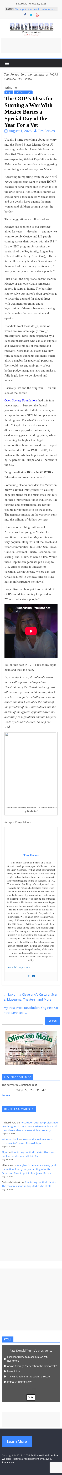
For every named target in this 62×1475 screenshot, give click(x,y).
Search (53, 1020)
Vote (30, 1397)
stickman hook (10, 1139)
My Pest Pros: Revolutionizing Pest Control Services (31, 1010)
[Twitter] (28, 976)
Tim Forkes (46, 131)
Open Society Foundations (21, 400)
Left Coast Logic (23, 92)
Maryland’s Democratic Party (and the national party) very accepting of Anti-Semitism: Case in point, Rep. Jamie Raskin (29, 1169)
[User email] (33, 976)
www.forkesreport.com (19, 967)
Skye (4, 1152)
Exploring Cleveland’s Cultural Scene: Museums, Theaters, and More (31, 996)
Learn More (17, 1441)
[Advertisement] (31, 45)
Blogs (9, 92)
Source (6, 1095)
